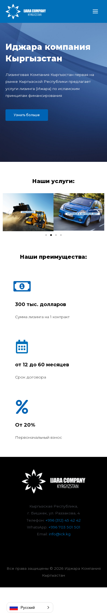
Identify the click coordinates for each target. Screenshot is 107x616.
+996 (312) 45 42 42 (63, 520)
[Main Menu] (95, 11)
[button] (26, 115)
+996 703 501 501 (64, 527)
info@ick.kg (60, 534)
